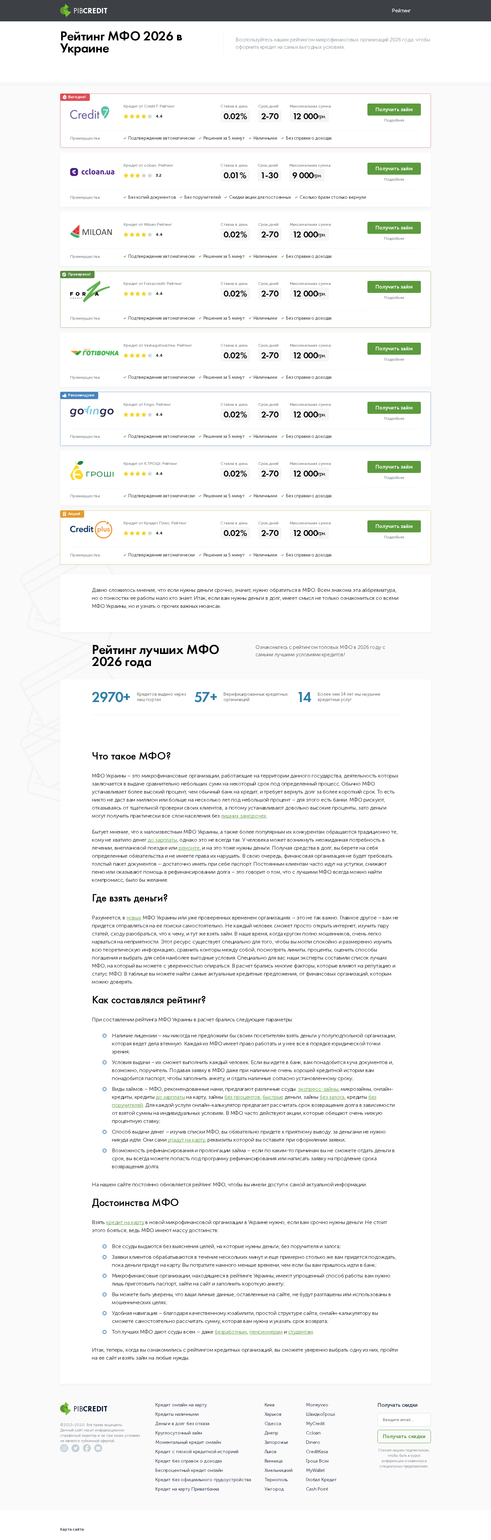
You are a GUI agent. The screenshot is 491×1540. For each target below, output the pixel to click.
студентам (300, 1332)
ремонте (189, 848)
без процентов (242, 1097)
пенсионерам (266, 1332)
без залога (332, 1097)
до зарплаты (162, 840)
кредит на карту (125, 1222)
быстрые (273, 1097)
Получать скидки (404, 1436)
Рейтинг (401, 10)
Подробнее (394, 120)
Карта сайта (72, 1529)
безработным (231, 1332)
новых (134, 917)
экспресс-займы (318, 1089)
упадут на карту (186, 1140)
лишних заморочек (243, 816)
